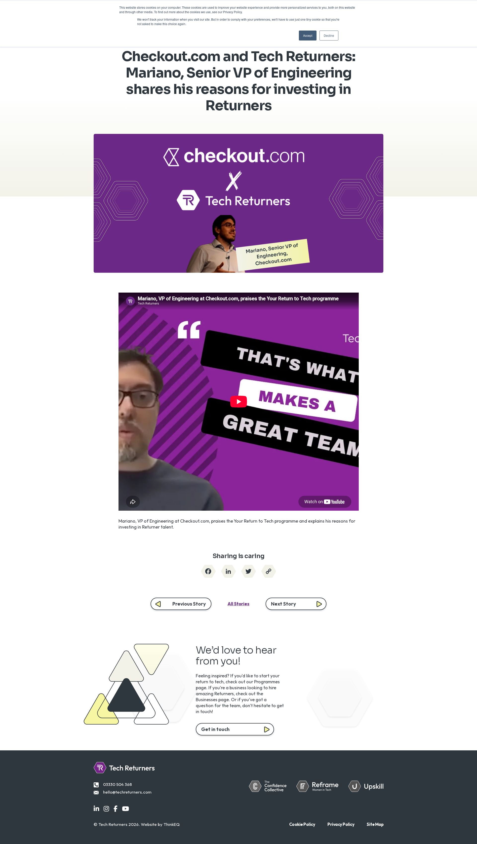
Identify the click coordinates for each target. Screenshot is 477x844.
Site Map (375, 824)
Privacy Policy (340, 824)
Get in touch (215, 729)
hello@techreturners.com (127, 792)
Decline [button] (329, 35)
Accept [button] (307, 35)
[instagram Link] (106, 809)
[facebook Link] (116, 809)
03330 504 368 (117, 784)
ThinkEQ (171, 824)
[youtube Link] (125, 809)
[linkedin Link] (96, 809)
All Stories (238, 604)
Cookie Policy (302, 824)
